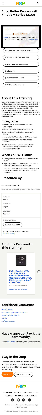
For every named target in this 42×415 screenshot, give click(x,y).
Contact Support (23, 374)
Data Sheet (13, 289)
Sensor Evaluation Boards (10, 315)
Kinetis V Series (7, 310)
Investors (27, 393)
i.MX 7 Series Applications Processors (14, 312)
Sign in (6, 37)
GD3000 (4, 318)
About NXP (7, 393)
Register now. (33, 39)
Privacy (7, 405)
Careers (17, 393)
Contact (9, 395)
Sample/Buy (22, 289)
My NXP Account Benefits (25, 395)
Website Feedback (21, 407)
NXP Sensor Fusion (8, 321)
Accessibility (33, 405)
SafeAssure (11, 342)
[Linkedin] (18, 185)
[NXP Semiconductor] (20, 3)
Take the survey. (9, 233)
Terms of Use (15, 405)
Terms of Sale (24, 405)
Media (36, 393)
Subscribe (7, 374)
